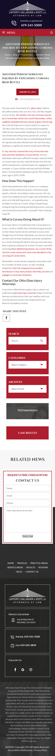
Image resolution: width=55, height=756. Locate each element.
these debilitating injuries (23, 249)
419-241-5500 (31, 25)
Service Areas (15, 567)
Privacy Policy (40, 750)
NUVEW (9, 747)
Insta (30, 669)
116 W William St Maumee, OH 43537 (26, 621)
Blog (19, 571)
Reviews (43, 567)
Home (10, 563)
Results (30, 567)
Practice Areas (39, 563)
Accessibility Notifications (20, 750)
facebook (6, 318)
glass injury (36, 108)
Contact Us (32, 571)
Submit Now (27, 536)
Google (22, 669)
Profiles (22, 563)
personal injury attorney (25, 293)
